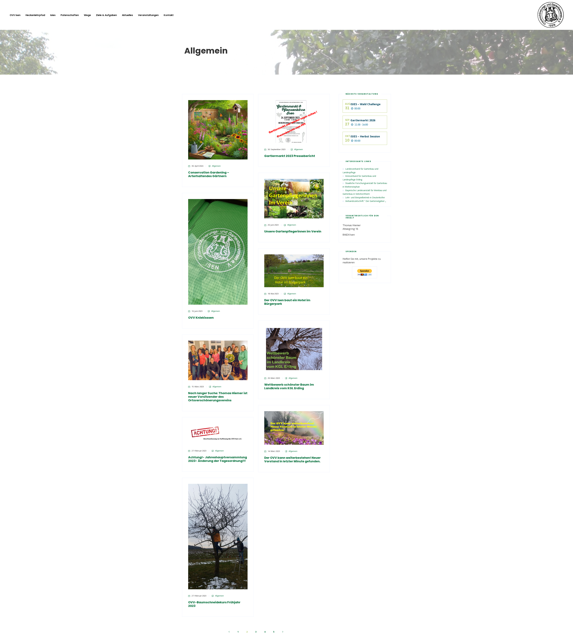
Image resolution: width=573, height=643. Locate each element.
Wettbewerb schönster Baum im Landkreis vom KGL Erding (289, 386)
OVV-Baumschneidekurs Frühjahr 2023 (214, 604)
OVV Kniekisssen (201, 318)
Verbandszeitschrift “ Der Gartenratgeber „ (365, 201)
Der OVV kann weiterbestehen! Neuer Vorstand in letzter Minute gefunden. (292, 459)
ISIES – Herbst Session (365, 136)
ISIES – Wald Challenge (366, 104)
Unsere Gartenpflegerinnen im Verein (292, 231)
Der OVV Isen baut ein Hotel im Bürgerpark (287, 302)
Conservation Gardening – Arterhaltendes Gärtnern (208, 174)
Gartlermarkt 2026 (363, 120)
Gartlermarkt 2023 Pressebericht (289, 156)
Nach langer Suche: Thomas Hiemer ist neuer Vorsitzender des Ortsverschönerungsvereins (217, 396)
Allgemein (216, 166)
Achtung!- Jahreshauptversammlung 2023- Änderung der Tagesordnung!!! (217, 459)
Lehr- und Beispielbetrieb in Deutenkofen (365, 197)
